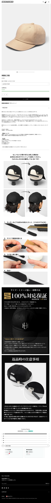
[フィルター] (3, 446)
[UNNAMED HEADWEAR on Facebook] (2, 488)
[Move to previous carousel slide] (45, 468)
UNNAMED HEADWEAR (12, 498)
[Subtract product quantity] (6, 94)
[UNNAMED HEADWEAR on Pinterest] (6, 488)
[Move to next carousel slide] (48, 468)
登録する (47, 483)
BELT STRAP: (8, 81)
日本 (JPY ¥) (10, 496)
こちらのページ (14, 134)
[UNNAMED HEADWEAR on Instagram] (8, 488)
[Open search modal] (43, 2)
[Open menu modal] (48, 2)
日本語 (3, 496)
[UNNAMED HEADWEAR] (7, 2)
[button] (5, 103)
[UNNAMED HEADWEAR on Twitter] (4, 488)
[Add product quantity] (3, 94)
